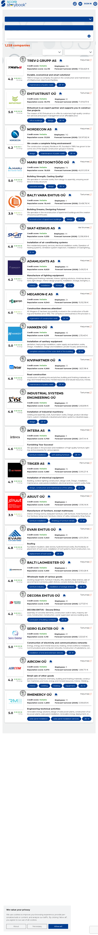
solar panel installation (39, 719)
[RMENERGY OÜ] (56, 694)
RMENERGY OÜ (39, 695)
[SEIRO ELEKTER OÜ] (63, 628)
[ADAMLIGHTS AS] (59, 261)
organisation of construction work (43, 318)
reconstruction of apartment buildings (45, 219)
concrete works (36, 186)
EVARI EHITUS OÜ (41, 529)
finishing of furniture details (63, 521)
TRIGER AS (35, 464)
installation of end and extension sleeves (46, 653)
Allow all (58, 926)
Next (89, 36)
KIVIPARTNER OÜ (41, 360)
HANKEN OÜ (37, 327)
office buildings (36, 120)
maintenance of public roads (41, 85)
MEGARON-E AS (40, 294)
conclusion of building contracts (43, 620)
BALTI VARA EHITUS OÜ (46, 195)
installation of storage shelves (62, 587)
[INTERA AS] (49, 430)
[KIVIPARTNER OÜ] (59, 360)
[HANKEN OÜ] (51, 327)
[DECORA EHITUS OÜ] (64, 595)
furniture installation (38, 455)
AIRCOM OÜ (36, 661)
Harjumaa (85, 60)
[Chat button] (75, 4)
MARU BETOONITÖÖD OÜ (48, 162)
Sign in (88, 4)
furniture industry (37, 587)
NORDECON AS (39, 129)
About (16, 926)
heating (56, 686)
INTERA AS (36, 431)
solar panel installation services (66, 719)
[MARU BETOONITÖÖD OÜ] (73, 162)
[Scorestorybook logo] (13, 3)
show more (60, 85)
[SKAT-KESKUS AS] (59, 228)
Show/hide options (90, 19)
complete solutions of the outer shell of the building (51, 351)
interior (32, 285)
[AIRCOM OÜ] (51, 661)
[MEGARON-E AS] (57, 294)
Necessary (37, 926)
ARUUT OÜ (36, 497)
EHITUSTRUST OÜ (41, 94)
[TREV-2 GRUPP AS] (61, 60)
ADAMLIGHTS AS (41, 261)
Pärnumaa (85, 463)
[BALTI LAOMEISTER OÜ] (69, 562)
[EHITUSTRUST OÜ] (60, 93)
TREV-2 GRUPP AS (41, 61)
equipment (70, 686)
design (51, 120)
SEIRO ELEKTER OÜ (42, 628)
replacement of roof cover (40, 554)
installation (45, 285)
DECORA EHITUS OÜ (43, 595)
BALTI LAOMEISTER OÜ (46, 562)
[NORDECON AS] (56, 129)
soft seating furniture (60, 455)
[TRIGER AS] (49, 463)
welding (44, 686)
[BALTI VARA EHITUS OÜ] (70, 195)
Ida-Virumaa (84, 227)
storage (59, 285)
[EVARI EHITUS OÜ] (60, 529)
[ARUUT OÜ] (49, 496)
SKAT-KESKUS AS (41, 228)
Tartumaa (85, 93)
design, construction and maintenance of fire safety (51, 488)
